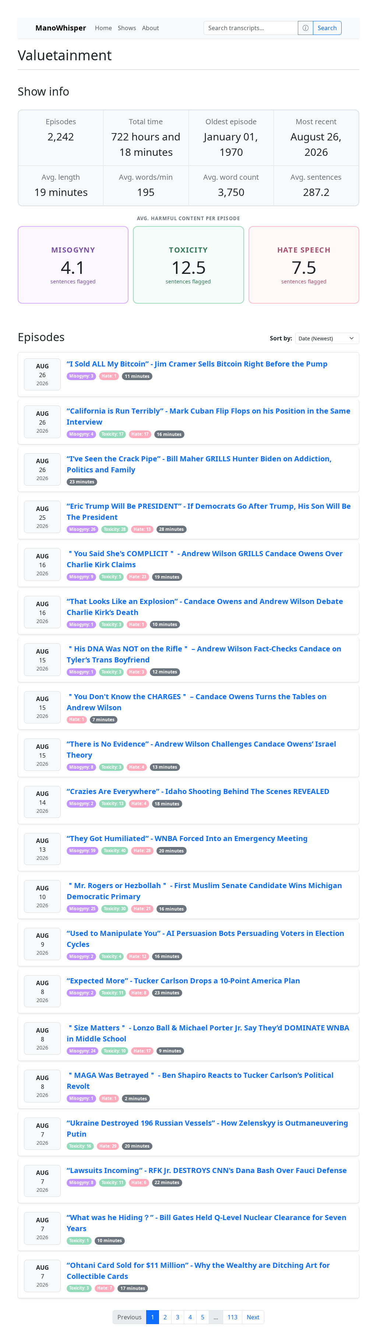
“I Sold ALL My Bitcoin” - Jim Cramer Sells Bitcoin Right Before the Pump (197, 364)
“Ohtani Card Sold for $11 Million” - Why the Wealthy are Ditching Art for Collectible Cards (198, 1270)
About (150, 28)
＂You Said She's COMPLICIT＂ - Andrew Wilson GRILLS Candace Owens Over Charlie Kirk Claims (205, 558)
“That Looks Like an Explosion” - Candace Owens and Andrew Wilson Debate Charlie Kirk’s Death (205, 606)
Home (103, 28)
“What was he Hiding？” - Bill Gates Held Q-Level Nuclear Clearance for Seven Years (206, 1222)
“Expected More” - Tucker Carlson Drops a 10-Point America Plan (183, 981)
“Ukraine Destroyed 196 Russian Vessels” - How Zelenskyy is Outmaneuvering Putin (207, 1128)
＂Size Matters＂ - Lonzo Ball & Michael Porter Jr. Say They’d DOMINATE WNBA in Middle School (208, 1033)
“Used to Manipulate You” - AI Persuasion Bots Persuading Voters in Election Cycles (205, 938)
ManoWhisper (60, 28)
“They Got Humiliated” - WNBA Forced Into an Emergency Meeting (187, 838)
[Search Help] (305, 28)
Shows (127, 28)
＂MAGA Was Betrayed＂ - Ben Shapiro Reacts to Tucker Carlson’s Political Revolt (200, 1080)
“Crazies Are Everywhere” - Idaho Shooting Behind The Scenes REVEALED (198, 791)
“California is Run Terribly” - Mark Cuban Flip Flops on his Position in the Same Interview (208, 416)
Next (253, 1317)
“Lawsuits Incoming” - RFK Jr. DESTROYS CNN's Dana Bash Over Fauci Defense (207, 1170)
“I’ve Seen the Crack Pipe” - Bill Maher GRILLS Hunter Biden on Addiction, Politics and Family (199, 464)
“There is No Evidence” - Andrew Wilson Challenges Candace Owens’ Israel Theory (201, 749)
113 (232, 1317)
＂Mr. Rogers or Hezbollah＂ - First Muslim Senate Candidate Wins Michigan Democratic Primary (204, 890)
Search (327, 28)
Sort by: (281, 338)
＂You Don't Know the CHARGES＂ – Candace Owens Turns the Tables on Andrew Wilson (197, 701)
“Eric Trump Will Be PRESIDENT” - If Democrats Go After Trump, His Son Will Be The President (209, 511)
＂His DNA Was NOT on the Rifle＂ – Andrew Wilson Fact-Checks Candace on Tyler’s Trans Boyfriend (204, 654)
